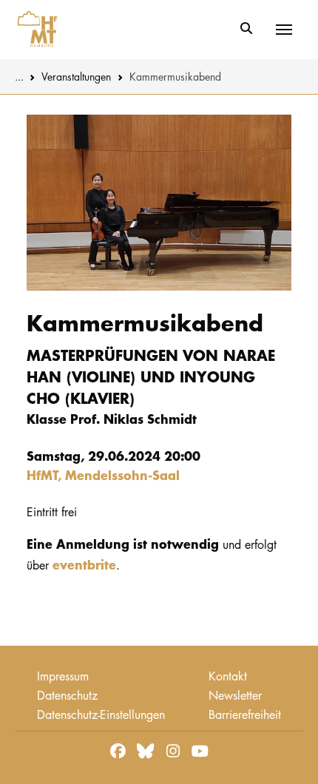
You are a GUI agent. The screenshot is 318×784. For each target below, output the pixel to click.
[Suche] (246, 28)
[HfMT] (33, 29)
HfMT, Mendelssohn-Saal (103, 474)
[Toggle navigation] (284, 29)
